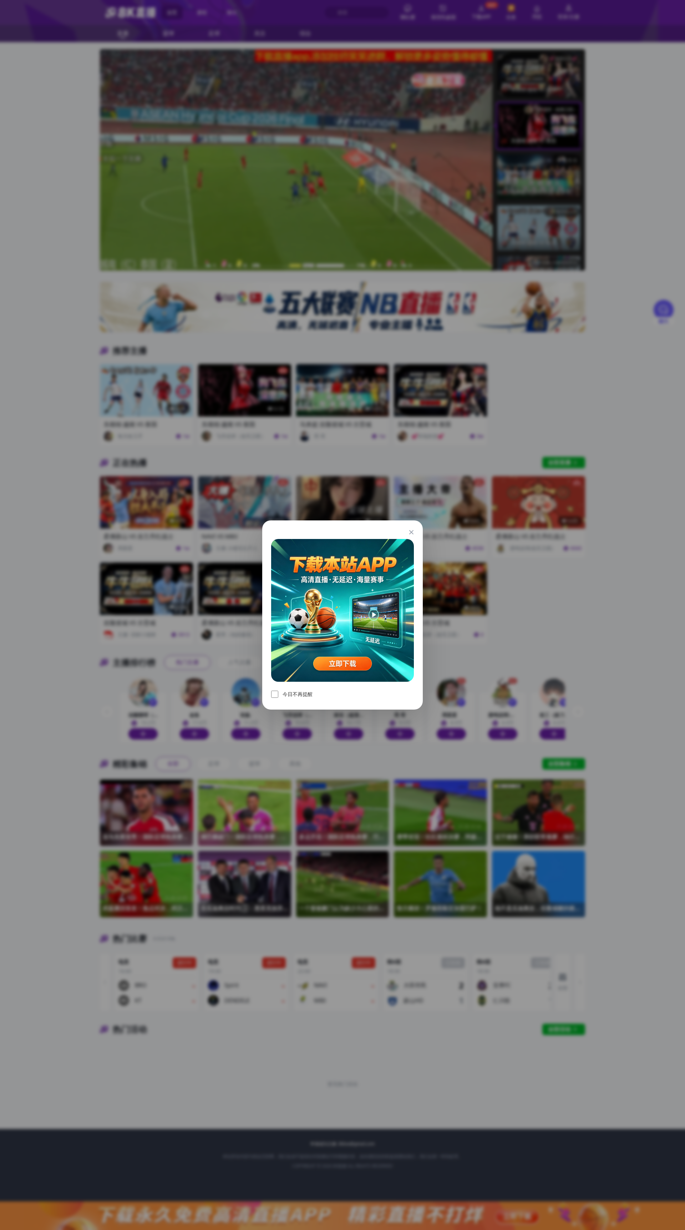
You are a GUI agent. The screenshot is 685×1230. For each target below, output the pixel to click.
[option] (342, 610)
